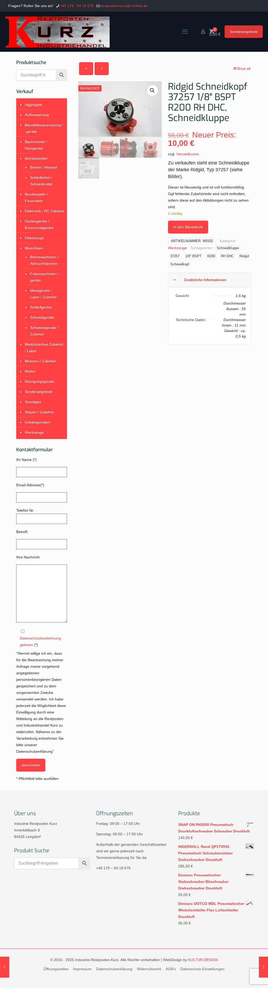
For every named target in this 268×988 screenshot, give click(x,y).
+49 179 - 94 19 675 (77, 6)
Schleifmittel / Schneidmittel (41, 180)
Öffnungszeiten (56, 969)
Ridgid (244, 256)
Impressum (82, 969)
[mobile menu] (184, 31)
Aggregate (33, 104)
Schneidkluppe (228, 248)
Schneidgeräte (42, 317)
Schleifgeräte (41, 307)
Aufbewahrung (37, 115)
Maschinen (34, 248)
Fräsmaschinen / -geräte (45, 277)
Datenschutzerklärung (114, 969)
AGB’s (171, 969)
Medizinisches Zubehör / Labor (44, 347)
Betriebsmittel (36, 158)
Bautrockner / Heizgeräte (36, 145)
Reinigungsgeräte (39, 381)
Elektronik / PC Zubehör (44, 211)
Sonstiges (33, 402)
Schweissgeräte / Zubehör (44, 330)
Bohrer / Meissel (43, 167)
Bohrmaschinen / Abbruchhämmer (44, 260)
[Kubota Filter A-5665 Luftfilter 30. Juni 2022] (4, 967)
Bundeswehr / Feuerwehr (36, 197)
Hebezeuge (34, 238)
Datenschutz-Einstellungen (202, 969)
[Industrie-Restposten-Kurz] (57, 32)
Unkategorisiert (37, 422)
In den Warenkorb (188, 227)
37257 (175, 256)
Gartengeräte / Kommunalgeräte (39, 224)
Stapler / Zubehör (39, 412)
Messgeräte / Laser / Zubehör (43, 293)
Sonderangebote (244, 32)
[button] (152, 90)
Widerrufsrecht (149, 969)
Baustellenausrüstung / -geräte (44, 128)
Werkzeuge (177, 248)
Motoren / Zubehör (40, 361)
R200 (211, 256)
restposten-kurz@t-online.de (124, 6)
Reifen (30, 371)
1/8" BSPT (193, 256)
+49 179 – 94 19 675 (113, 868)
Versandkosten (187, 154)
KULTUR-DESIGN (203, 960)
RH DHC (227, 256)
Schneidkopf (179, 264)
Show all (243, 68)
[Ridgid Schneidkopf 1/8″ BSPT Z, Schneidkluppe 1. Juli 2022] (263, 967)
